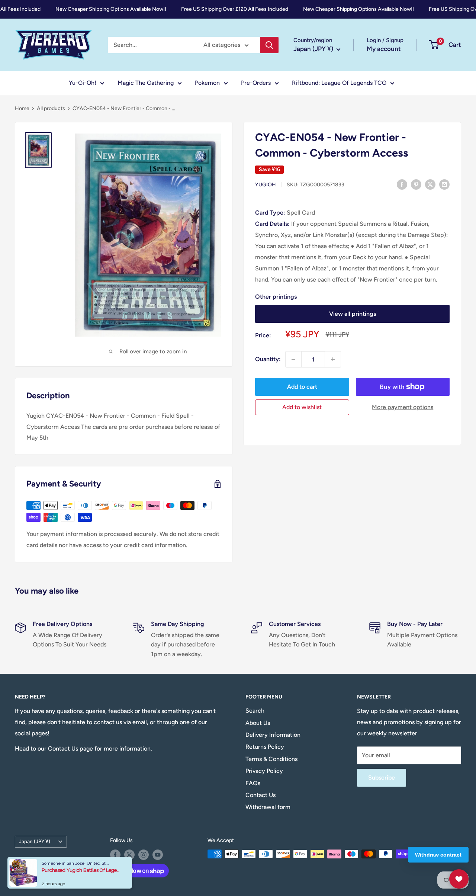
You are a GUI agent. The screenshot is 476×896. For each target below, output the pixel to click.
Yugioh (265, 185)
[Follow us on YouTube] (157, 855)
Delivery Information (272, 734)
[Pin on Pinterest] (416, 184)
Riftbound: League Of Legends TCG (339, 82)
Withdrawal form (267, 806)
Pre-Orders (256, 82)
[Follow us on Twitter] (129, 855)
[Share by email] (444, 184)
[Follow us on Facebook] (115, 855)
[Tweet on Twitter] (430, 184)
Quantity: (268, 359)
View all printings (352, 313)
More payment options (402, 407)
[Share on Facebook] (402, 184)
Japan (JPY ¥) (34, 841)
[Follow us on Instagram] (143, 855)
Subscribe (381, 777)
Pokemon (207, 82)
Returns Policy (264, 746)
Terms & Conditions (271, 758)
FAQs (252, 783)
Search (254, 710)
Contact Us (260, 795)
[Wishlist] (459, 879)
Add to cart (302, 386)
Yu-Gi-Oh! (82, 82)
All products (51, 108)
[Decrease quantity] (293, 359)
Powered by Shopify (38, 869)
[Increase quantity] (333, 359)
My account (384, 48)
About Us (257, 722)
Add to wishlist (302, 407)
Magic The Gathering (146, 82)
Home (22, 108)
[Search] (269, 45)
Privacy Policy (264, 770)
